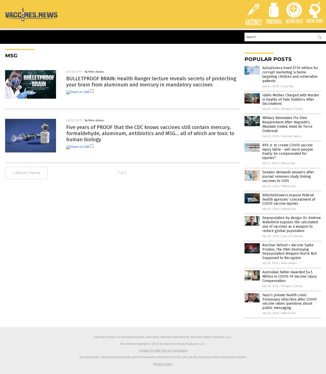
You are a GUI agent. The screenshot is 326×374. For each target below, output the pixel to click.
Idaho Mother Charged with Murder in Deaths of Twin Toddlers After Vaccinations (290, 99)
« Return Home (26, 173)
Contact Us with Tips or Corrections (163, 350)
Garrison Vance (291, 136)
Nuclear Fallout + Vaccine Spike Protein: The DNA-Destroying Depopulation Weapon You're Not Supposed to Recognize (289, 251)
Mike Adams (289, 263)
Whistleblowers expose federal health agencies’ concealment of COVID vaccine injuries (288, 199)
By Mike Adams (94, 71)
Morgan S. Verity (292, 109)
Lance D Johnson (292, 236)
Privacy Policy (163, 364)
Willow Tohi (288, 163)
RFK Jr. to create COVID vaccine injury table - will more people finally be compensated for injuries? (287, 151)
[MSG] (31, 21)
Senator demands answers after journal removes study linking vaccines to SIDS (288, 176)
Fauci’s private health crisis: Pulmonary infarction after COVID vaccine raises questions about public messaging (289, 301)
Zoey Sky (287, 86)
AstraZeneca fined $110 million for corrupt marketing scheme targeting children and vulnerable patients (290, 74)
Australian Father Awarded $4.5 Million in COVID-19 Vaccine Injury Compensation (289, 276)
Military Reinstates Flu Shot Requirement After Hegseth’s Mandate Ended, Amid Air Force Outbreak (287, 124)
